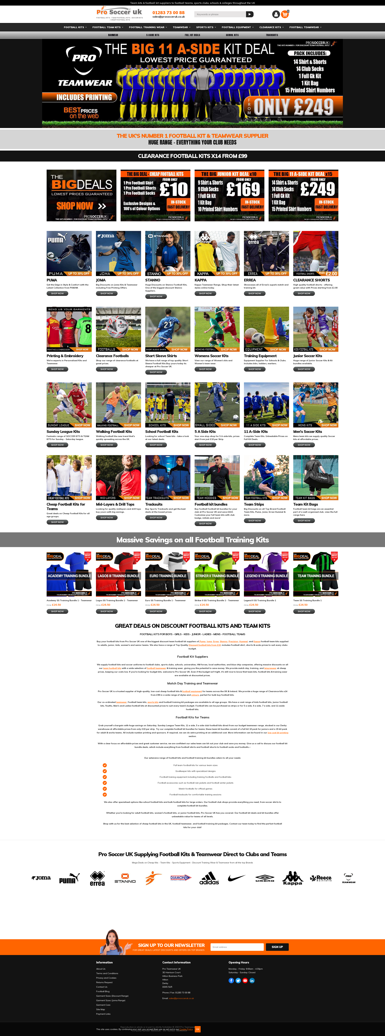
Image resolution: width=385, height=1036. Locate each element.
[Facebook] (231, 980)
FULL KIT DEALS (192, 35)
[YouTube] (245, 980)
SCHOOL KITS (232, 35)
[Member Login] (276, 14)
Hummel (243, 641)
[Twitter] (238, 980)
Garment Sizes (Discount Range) (112, 996)
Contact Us (101, 987)
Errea (216, 641)
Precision (233, 641)
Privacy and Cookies (106, 977)
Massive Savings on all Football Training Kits (192, 539)
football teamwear (156, 668)
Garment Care (103, 1005)
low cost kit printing (278, 732)
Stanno (223, 641)
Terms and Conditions (107, 973)
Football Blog (102, 991)
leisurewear (270, 668)
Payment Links (103, 1014)
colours (195, 695)
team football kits (112, 668)
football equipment (192, 691)
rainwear (113, 35)
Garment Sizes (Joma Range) (110, 1000)
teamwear (121, 702)
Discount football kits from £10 (205, 645)
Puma (202, 641)
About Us (100, 968)
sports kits (153, 702)
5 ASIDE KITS (152, 35)
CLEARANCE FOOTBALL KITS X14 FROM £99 (192, 156)
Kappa (257, 641)
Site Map (100, 1009)
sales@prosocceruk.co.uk (168, 16)
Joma (209, 641)
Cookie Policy (186, 1029)
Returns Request (104, 982)
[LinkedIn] (252, 980)
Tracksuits (272, 35)
